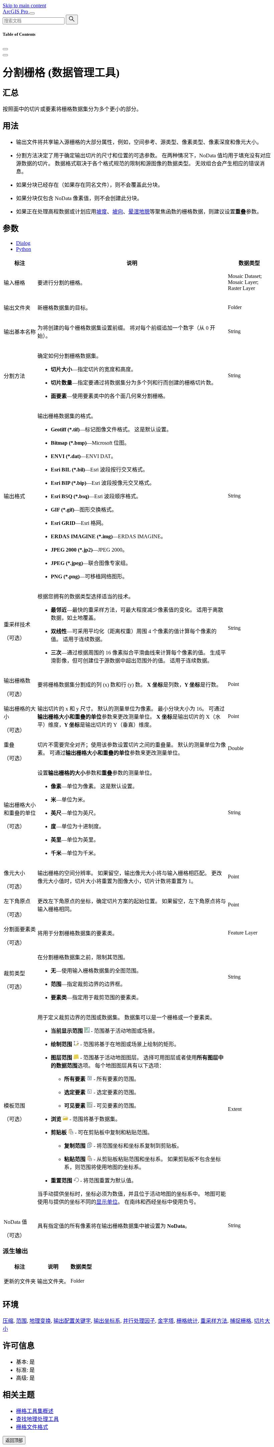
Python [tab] (23, 249)
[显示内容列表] (5, 55)
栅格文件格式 (32, 1427)
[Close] (5, 49)
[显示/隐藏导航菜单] (32, 13)
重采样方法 (213, 1321)
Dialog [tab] (23, 243)
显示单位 (107, 1202)
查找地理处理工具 (37, 1419)
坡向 (117, 211)
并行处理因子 (139, 1321)
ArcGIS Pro (16, 11)
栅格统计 (187, 1321)
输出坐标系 (107, 1321)
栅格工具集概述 (34, 1411)
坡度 (101, 211)
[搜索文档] (72, 19)
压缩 (8, 1321)
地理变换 (40, 1321)
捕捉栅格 (240, 1321)
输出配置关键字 (72, 1321)
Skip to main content (24, 5)
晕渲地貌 (139, 211)
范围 (21, 1321)
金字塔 (166, 1321)
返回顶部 (14, 1440)
